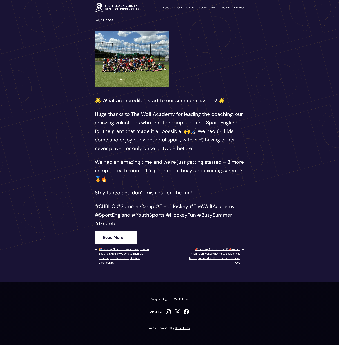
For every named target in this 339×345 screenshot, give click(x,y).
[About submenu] (172, 7)
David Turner (182, 328)
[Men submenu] (217, 7)
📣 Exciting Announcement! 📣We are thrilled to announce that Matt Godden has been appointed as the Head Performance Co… (214, 255)
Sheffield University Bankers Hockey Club (122, 7)
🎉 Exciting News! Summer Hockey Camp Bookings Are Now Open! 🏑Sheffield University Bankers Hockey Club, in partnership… (124, 255)
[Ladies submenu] (207, 7)
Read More (113, 237)
